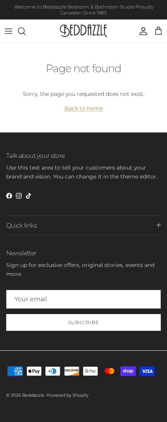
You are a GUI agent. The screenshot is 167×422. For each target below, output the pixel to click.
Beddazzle (33, 395)
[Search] (25, 31)
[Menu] (8, 31)
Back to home (83, 108)
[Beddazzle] (83, 31)
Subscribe (83, 322)
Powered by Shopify (67, 395)
